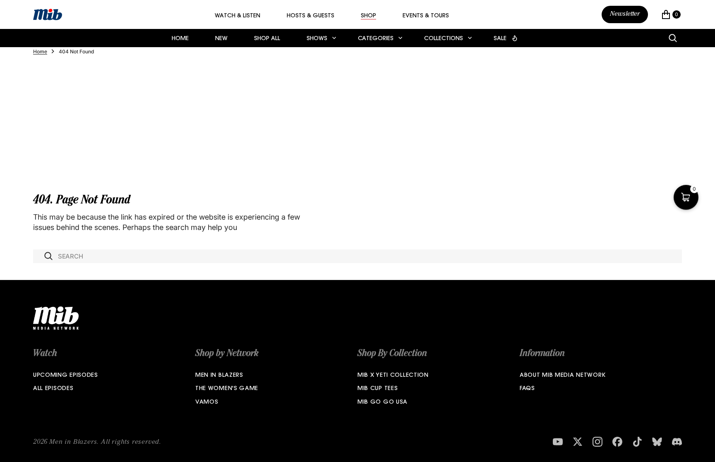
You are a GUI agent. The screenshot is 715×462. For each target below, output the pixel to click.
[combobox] (357, 256)
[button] (671, 14)
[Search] (673, 38)
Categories (375, 39)
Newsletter (625, 14)
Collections (443, 39)
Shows (317, 39)
